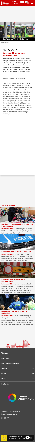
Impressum (4, 411)
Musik (3, 379)
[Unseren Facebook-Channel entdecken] (5, 418)
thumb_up (31, 438)
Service (4, 368)
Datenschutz (14, 411)
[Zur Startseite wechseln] (5, 3)
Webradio (4, 353)
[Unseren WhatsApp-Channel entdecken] (2, 418)
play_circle (28, 437)
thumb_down (25, 438)
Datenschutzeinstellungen (9, 414)
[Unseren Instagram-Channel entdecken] (7, 418)
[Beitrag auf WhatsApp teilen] (9, 50)
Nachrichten (5, 358)
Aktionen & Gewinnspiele (10, 363)
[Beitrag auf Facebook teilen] (12, 50)
